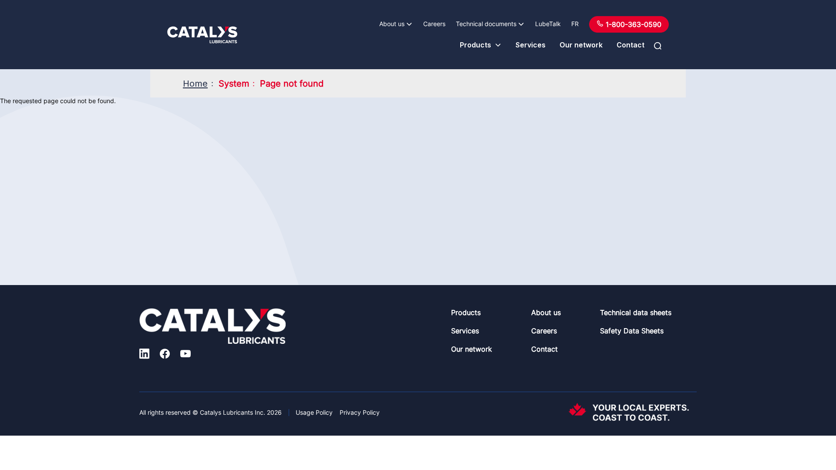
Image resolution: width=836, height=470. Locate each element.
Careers (434, 23)
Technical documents (486, 23)
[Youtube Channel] (185, 354)
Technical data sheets (635, 312)
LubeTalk (548, 23)
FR (575, 23)
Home (195, 83)
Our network (581, 44)
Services (531, 44)
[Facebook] (165, 354)
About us (392, 23)
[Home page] (202, 35)
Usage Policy (314, 412)
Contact (630, 44)
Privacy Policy (360, 412)
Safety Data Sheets (632, 330)
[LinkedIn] (144, 354)
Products (475, 44)
